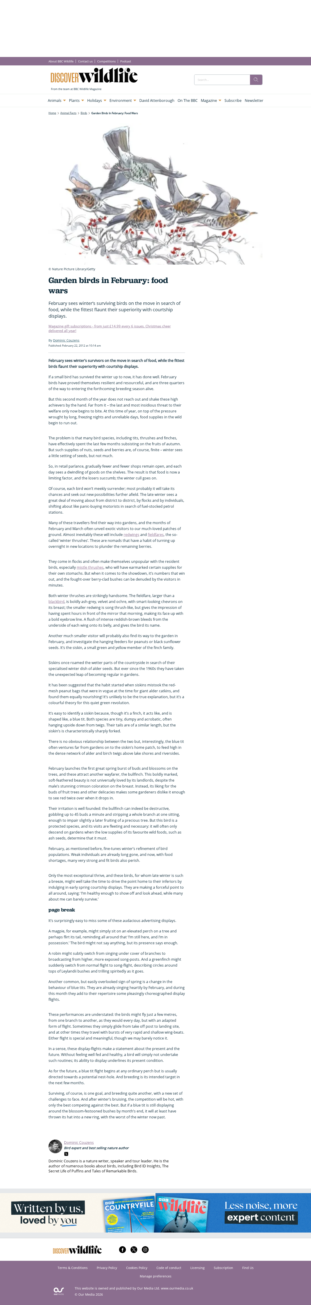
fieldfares (156, 534)
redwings (131, 534)
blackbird (56, 601)
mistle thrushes (90, 567)
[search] (256, 80)
